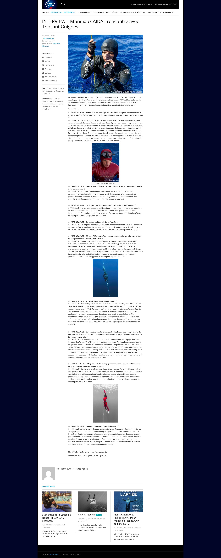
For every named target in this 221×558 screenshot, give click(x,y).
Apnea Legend (166, 12)
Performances (83, 12)
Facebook (48, 58)
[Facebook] (61, 4)
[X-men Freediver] (92, 501)
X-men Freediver (87, 514)
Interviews (69, 12)
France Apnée (49, 38)
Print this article (51, 81)
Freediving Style (101, 12)
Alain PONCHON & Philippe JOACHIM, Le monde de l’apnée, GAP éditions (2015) (126, 519)
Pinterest (48, 69)
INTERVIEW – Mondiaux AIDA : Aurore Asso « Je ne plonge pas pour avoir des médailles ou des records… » (53, 104)
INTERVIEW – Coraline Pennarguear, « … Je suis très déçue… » (53, 90)
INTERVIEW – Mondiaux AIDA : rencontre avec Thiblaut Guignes (90, 24)
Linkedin (48, 73)
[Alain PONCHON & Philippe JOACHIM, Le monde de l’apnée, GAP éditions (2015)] (128, 501)
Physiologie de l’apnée (130, 12)
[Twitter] (64, 4)
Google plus (49, 65)
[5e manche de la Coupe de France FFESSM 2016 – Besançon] (56, 501)
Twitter (47, 61)
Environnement (150, 12)
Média (114, 12)
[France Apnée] (50, 4)
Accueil (45, 12)
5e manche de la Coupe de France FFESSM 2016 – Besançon (56, 517)
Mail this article (51, 77)
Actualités (56, 12)
